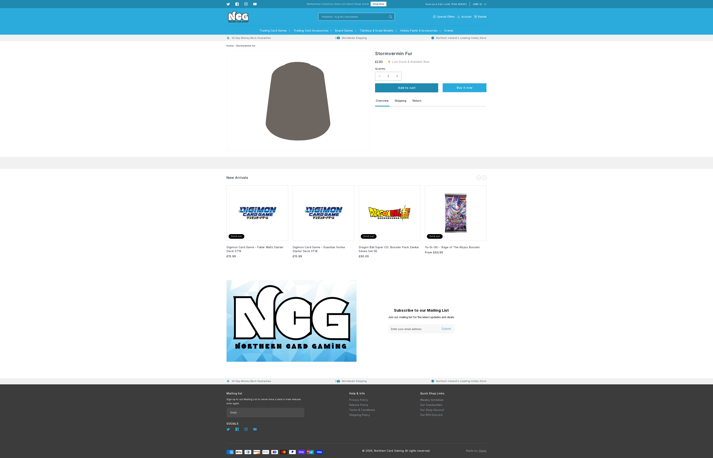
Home (230, 45)
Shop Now (378, 4)
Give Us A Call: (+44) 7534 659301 (446, 4)
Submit (446, 328)
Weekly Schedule (432, 399)
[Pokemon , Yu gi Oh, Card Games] (391, 17)
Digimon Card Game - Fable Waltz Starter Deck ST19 (255, 249)
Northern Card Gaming (389, 450)
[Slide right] (484, 177)
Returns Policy (358, 404)
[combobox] (356, 17)
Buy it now (465, 87)
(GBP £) (477, 4)
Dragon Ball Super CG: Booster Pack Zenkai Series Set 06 (389, 249)
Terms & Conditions (362, 409)
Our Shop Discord (432, 409)
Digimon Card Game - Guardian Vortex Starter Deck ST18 (319, 249)
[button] (480, 16)
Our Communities (431, 404)
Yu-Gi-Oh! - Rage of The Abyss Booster (452, 247)
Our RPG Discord (431, 414)
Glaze (482, 450)
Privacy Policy (358, 399)
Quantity (380, 68)
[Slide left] (478, 177)
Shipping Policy (359, 414)
